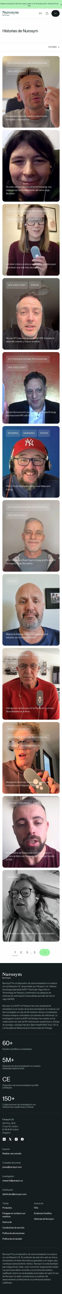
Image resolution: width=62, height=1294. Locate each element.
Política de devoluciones (13, 1233)
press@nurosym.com (12, 1167)
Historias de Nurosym (44, 1219)
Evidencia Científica (43, 1213)
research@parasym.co (12, 1180)
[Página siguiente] (44, 952)
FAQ (36, 1208)
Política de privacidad (12, 1239)
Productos (7, 1208)
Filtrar (52, 47)
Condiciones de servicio (13, 1227)
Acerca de (7, 1222)
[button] (47, 13)
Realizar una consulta (11, 1153)
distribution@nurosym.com (14, 1194)
